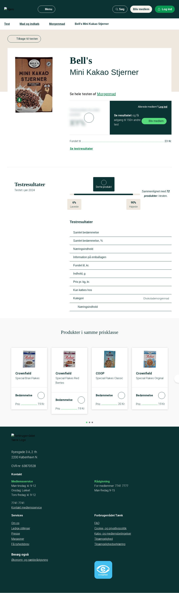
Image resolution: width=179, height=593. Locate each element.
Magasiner (17, 539)
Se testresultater (81, 148)
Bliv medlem (141, 9)
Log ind (163, 106)
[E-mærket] (103, 570)
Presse (15, 533)
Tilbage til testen (27, 38)
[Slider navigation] (86, 422)
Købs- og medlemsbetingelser (112, 533)
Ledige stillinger (20, 528)
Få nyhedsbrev (20, 544)
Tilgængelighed (103, 539)
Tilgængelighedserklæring (109, 544)
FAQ (96, 523)
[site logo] (18, 9)
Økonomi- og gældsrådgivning (29, 560)
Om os (15, 523)
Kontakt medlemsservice (26, 507)
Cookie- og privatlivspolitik (110, 528)
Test (7, 23)
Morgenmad (57, 23)
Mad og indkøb (29, 23)
